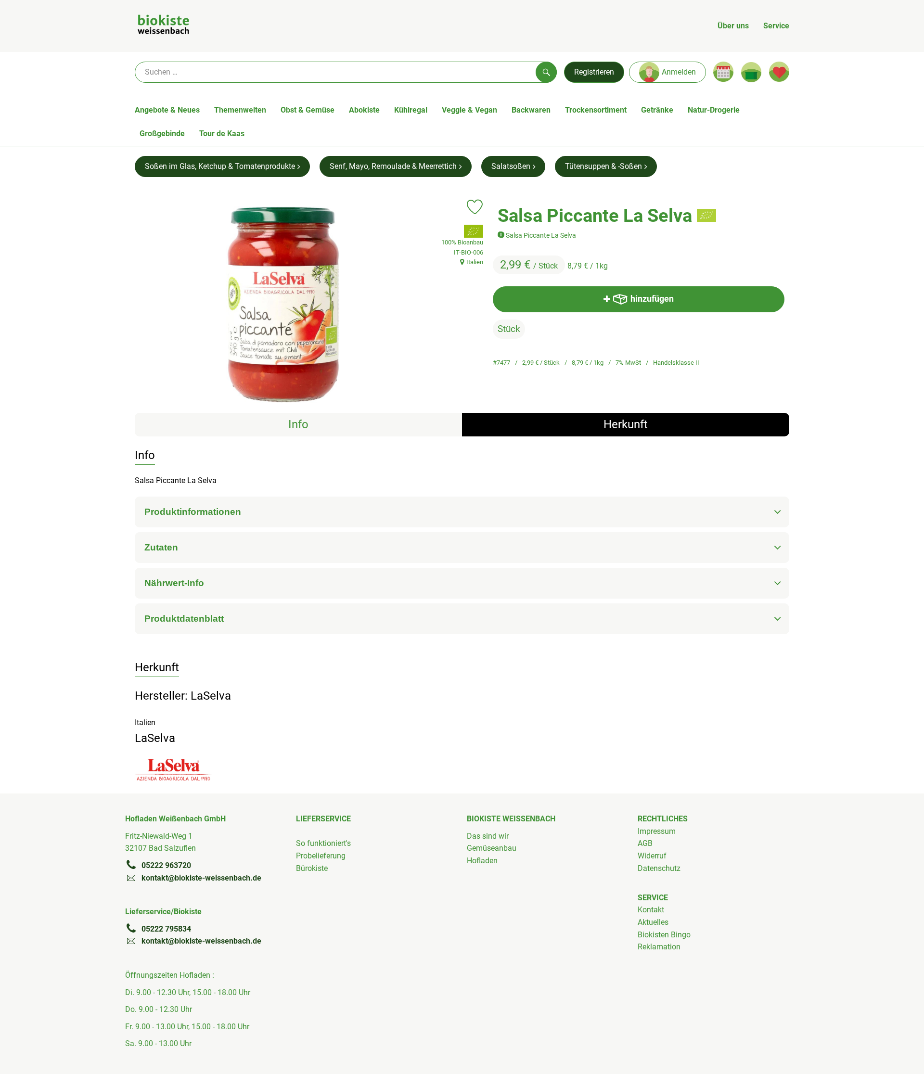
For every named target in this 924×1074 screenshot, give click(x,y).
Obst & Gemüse (307, 110)
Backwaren (531, 110)
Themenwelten (240, 110)
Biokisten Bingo (664, 934)
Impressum (657, 831)
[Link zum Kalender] (723, 72)
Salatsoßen (510, 166)
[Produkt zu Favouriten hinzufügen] (474, 206)
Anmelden (679, 72)
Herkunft (625, 424)
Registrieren (594, 72)
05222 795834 (166, 928)
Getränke (657, 110)
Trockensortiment (596, 110)
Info (298, 424)
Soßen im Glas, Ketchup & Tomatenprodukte (220, 166)
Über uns (733, 25)
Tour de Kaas (221, 133)
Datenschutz (659, 868)
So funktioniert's (323, 843)
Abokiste (364, 110)
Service (776, 25)
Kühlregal (410, 110)
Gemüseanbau (491, 848)
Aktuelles (653, 922)
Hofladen (482, 860)
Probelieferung (321, 855)
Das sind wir (488, 836)
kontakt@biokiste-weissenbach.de (201, 877)
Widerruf (652, 855)
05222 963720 (166, 865)
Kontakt (651, 909)
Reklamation (659, 946)
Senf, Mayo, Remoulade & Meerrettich (393, 166)
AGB (645, 843)
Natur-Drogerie (714, 110)
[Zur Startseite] (163, 26)
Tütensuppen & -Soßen (603, 166)
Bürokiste (312, 868)
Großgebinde (162, 133)
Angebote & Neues (167, 110)
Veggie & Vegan (469, 110)
